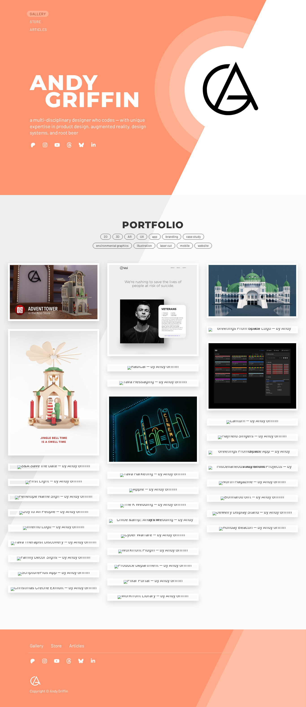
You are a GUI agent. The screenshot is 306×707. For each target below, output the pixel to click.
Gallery (38, 14)
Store (35, 22)
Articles (38, 29)
